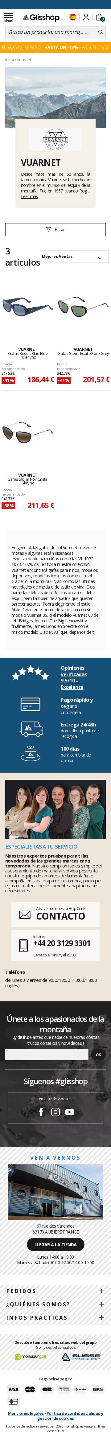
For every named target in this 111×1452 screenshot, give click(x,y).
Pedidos (21, 1291)
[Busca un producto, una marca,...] (100, 32)
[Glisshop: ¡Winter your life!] (41, 17)
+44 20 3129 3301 (61, 943)
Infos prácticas (37, 1317)
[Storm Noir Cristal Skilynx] (28, 432)
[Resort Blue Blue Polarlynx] (28, 306)
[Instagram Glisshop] (55, 1113)
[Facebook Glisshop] (41, 1113)
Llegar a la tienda (56, 1244)
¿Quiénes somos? (38, 1304)
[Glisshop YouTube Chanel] (69, 1113)
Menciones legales (26, 1413)
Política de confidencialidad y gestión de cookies (70, 1415)
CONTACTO (60, 916)
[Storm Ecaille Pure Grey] (83, 306)
